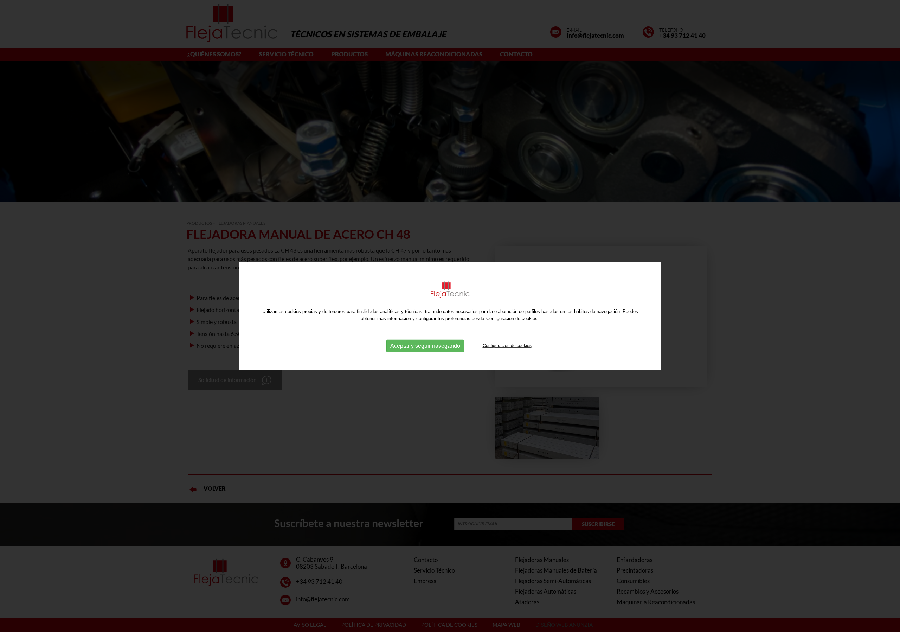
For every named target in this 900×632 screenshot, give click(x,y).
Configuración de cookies (507, 345)
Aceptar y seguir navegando (425, 346)
